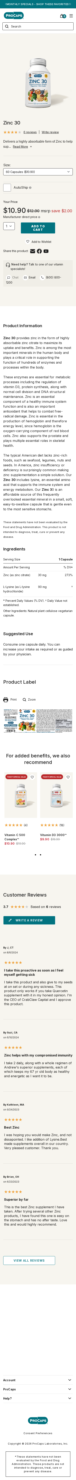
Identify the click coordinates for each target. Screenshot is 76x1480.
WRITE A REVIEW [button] (29, 920)
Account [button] (9, 1380)
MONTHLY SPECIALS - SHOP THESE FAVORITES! (38, 4)
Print (12, 699)
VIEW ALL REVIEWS (29, 1260)
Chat (14, 277)
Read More (20, 146)
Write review (50, 132)
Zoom (31, 699)
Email (31, 277)
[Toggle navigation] (71, 15)
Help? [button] (7, 1398)
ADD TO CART (38, 227)
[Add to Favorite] (28, 241)
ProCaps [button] (9, 1389)
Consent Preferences (38, 1433)
